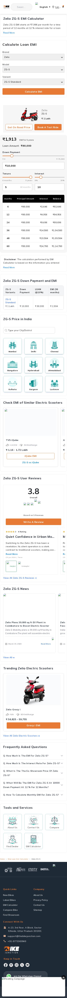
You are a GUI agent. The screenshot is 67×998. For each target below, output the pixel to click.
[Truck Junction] (20, 869)
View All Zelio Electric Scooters (20, 735)
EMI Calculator (10, 905)
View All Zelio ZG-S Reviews (18, 578)
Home (2, 859)
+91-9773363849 (17, 941)
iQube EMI (31, 456)
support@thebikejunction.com (24, 936)
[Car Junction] (58, 869)
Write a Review (33, 521)
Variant (6, 76)
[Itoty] (33, 869)
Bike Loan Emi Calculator (18, 859)
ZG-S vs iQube (30, 462)
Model (5, 64)
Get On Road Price (19, 127)
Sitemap (38, 910)
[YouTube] (27, 965)
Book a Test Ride (48, 127)
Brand (5, 52)
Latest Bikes (9, 900)
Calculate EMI (33, 91)
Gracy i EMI (33, 725)
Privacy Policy (41, 900)
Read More (12, 554)
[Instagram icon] (17, 965)
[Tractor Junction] (8, 869)
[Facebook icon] (6, 965)
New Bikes (8, 895)
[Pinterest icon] (11, 965)
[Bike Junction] (6, 7)
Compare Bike (10, 910)
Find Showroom (11, 915)
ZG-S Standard (10, 301)
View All (7, 657)
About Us (38, 895)
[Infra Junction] (45, 869)
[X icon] (22, 965)
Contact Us (39, 905)
